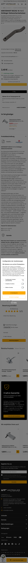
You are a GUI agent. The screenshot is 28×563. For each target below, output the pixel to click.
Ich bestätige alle (14, 293)
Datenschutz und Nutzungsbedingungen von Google (13, 275)
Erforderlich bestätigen (14, 297)
